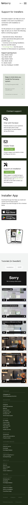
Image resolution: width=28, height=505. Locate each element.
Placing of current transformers (10, 89)
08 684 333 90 (18, 179)
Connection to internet (11, 94)
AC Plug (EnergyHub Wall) (11, 84)
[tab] (10, 267)
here (11, 41)
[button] (14, 84)
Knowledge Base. (8, 47)
